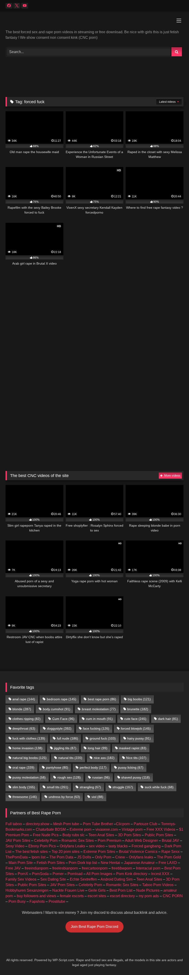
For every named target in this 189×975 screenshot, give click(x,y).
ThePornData (17, 857)
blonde (21, 709)
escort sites (97, 896)
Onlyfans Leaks (72, 846)
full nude (67, 738)
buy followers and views (36, 896)
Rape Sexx (170, 852)
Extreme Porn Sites (99, 852)
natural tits (70, 758)
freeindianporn (36, 868)
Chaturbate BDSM (51, 829)
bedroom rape (61, 699)
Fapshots (37, 901)
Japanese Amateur (139, 863)
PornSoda (40, 874)
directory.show (37, 824)
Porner (58, 874)
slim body (23, 787)
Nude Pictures (147, 890)
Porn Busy (17, 901)
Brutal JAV (170, 840)
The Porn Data (61, 857)
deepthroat (23, 728)
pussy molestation (29, 777)
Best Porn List (120, 890)
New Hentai (110, 863)
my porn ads (149, 896)
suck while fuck (159, 787)
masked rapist (132, 748)
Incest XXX (160, 874)
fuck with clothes (28, 738)
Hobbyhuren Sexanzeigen (27, 890)
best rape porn (102, 699)
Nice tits (136, 758)
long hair (97, 748)
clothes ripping (26, 719)
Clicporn (123, 824)
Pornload (75, 874)
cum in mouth (99, 719)
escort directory (122, 896)
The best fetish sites (31, 852)
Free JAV (13, 868)
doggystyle (59, 728)
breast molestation (99, 709)
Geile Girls (97, 890)
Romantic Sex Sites (78, 840)
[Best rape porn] (94, 22)
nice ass (104, 758)
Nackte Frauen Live (68, 890)
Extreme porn (81, 829)
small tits (57, 787)
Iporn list (38, 857)
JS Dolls (84, 857)
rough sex (69, 777)
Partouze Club (145, 824)
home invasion (27, 748)
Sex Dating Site (53, 879)
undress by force (64, 797)
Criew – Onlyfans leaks (134, 857)
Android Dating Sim (116, 879)
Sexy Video (15, 846)
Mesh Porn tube (66, 824)
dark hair (168, 719)
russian (101, 777)
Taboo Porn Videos (158, 885)
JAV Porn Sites (18, 840)
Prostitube (57, 901)
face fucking (96, 728)
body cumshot (56, 709)
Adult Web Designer (141, 840)
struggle (122, 787)
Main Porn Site (21, 863)
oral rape (23, 767)
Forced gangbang (146, 846)
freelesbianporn (65, 868)
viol (97, 797)
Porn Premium (109, 840)
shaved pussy (135, 777)
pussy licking (130, 767)
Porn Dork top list (83, 863)
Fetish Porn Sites (51, 863)
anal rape (23, 699)
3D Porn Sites (129, 835)
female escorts (72, 896)
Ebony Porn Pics (42, 846)
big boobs (139, 699)
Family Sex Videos (21, 879)
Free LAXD (168, 863)
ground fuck (103, 738)
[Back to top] (175, 961)
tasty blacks (118, 846)
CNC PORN (173, 896)
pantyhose (57, 767)
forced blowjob (136, 728)
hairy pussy (139, 738)
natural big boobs (29, 758)
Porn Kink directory (131, 874)
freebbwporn (122, 868)
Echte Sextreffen (83, 879)
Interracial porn (148, 868)
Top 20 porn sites (66, 852)
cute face (135, 719)
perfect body (93, 767)
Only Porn (103, 857)
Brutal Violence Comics (138, 852)
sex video (97, 846)
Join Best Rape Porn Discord (94, 927)
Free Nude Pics (46, 835)
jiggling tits (65, 748)
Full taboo (14, 824)
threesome (24, 797)
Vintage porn (132, 829)
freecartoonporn (95, 868)
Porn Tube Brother (98, 824)
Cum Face (63, 719)
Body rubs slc (73, 835)
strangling (90, 787)
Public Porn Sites (159, 835)
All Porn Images (99, 874)
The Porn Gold (169, 857)
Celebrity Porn (46, 840)
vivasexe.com (106, 829)
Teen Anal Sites (101, 835)
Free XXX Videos (161, 829)
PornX (23, 874)
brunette (137, 709)
